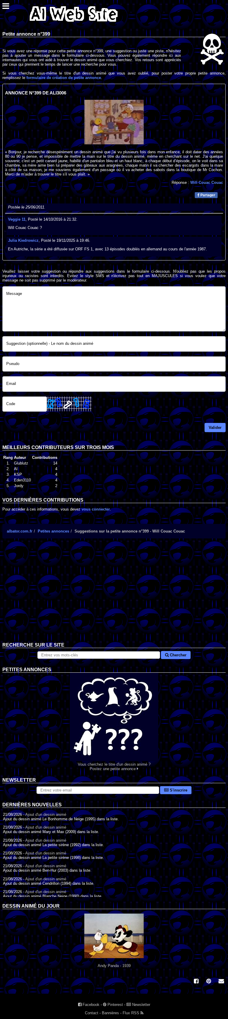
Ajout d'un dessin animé (45, 814)
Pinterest (114, 1004)
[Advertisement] (114, 594)
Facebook (90, 1004)
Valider (215, 427)
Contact (91, 1013)
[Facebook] (196, 981)
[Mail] (221, 981)
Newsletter (140, 1004)
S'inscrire (178, 790)
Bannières (110, 1013)
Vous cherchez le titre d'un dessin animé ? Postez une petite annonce (114, 766)
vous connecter (96, 509)
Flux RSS (131, 1013)
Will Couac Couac (206, 182)
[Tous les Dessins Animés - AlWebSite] (73, 23)
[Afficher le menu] (5, 7)
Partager (207, 195)
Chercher (177, 655)
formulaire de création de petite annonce (63, 77)
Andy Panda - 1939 (114, 965)
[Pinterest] (208, 981)
